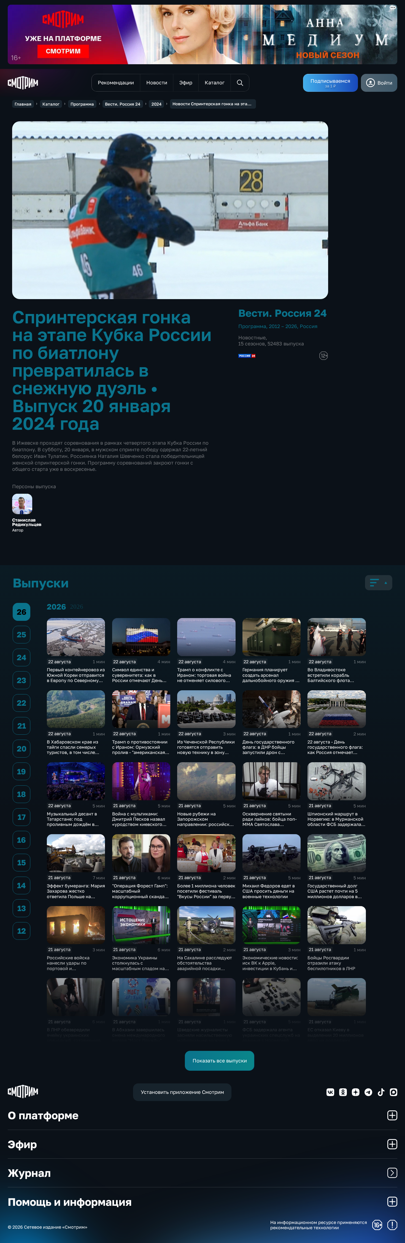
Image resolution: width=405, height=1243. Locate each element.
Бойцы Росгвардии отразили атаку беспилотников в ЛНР (331, 963)
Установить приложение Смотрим (182, 1092)
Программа (82, 103)
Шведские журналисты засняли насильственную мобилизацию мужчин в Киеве (204, 1037)
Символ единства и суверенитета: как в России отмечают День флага (137, 677)
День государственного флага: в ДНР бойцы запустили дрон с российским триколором (270, 750)
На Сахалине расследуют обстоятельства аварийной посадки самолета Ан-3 (204, 965)
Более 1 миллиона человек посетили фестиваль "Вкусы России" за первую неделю (206, 893)
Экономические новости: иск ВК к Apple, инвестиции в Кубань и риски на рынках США (270, 965)
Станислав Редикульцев (26, 522)
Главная (23, 103)
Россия (308, 326)
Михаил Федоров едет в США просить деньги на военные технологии (268, 891)
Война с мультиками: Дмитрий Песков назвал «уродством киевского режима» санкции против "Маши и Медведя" (140, 824)
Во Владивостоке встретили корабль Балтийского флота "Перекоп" (328, 677)
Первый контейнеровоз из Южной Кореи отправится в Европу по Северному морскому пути (76, 677)
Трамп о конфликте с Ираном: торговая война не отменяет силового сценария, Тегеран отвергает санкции (204, 680)
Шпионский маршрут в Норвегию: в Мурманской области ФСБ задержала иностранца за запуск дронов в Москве (335, 824)
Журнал (29, 1172)
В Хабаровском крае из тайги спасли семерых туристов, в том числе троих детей (72, 750)
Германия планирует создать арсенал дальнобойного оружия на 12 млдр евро (271, 677)
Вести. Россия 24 (122, 103)
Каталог (51, 103)
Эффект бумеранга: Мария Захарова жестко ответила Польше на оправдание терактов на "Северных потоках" (76, 896)
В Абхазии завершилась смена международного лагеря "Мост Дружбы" (138, 1035)
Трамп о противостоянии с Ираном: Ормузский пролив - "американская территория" (140, 750)
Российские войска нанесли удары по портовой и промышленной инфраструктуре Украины (75, 968)
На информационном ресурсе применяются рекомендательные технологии (318, 1225)
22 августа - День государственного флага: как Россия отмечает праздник (335, 750)
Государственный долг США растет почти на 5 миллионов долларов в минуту (332, 893)
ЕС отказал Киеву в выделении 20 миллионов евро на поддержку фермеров (335, 1037)
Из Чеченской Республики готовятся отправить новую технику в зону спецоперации (206, 750)
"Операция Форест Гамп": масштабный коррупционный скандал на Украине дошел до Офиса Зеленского (140, 896)
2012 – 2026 (283, 326)
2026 (76, 606)
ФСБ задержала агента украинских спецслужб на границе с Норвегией (271, 1035)
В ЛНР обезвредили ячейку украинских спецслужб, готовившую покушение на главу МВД (74, 1037)
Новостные (252, 337)
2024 (156, 103)
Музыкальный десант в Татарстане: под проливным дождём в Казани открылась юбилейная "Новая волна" (75, 824)
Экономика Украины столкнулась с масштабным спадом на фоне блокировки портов (140, 965)
